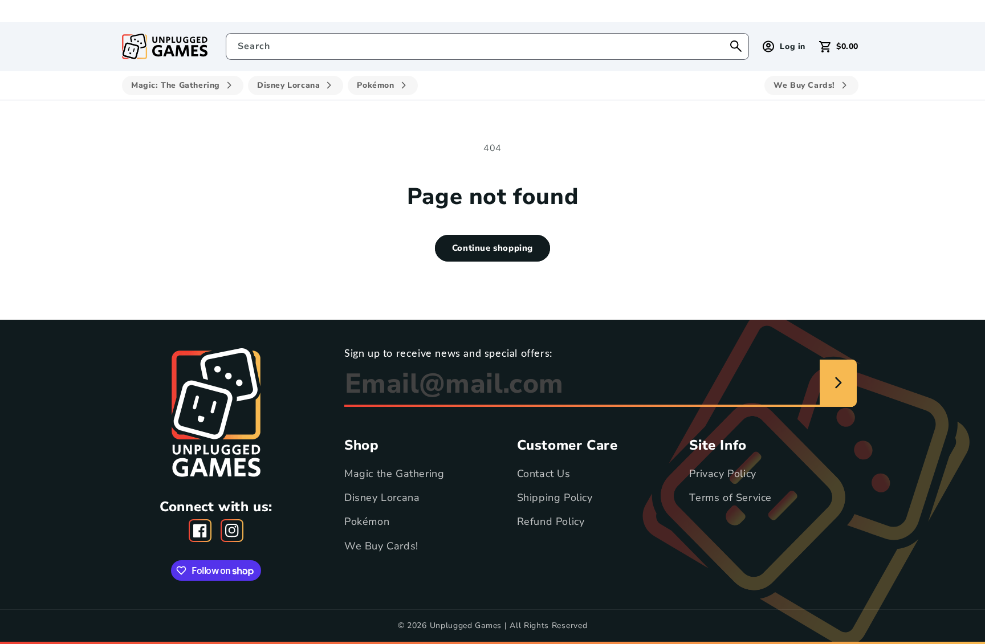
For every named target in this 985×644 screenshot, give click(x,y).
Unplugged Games (466, 625)
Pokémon (366, 522)
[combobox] (487, 46)
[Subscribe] (838, 383)
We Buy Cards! (381, 546)
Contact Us (544, 473)
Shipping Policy (555, 497)
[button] (838, 46)
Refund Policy (551, 522)
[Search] (735, 46)
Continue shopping (492, 248)
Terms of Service (730, 497)
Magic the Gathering (394, 473)
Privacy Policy (722, 473)
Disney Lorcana (382, 497)
